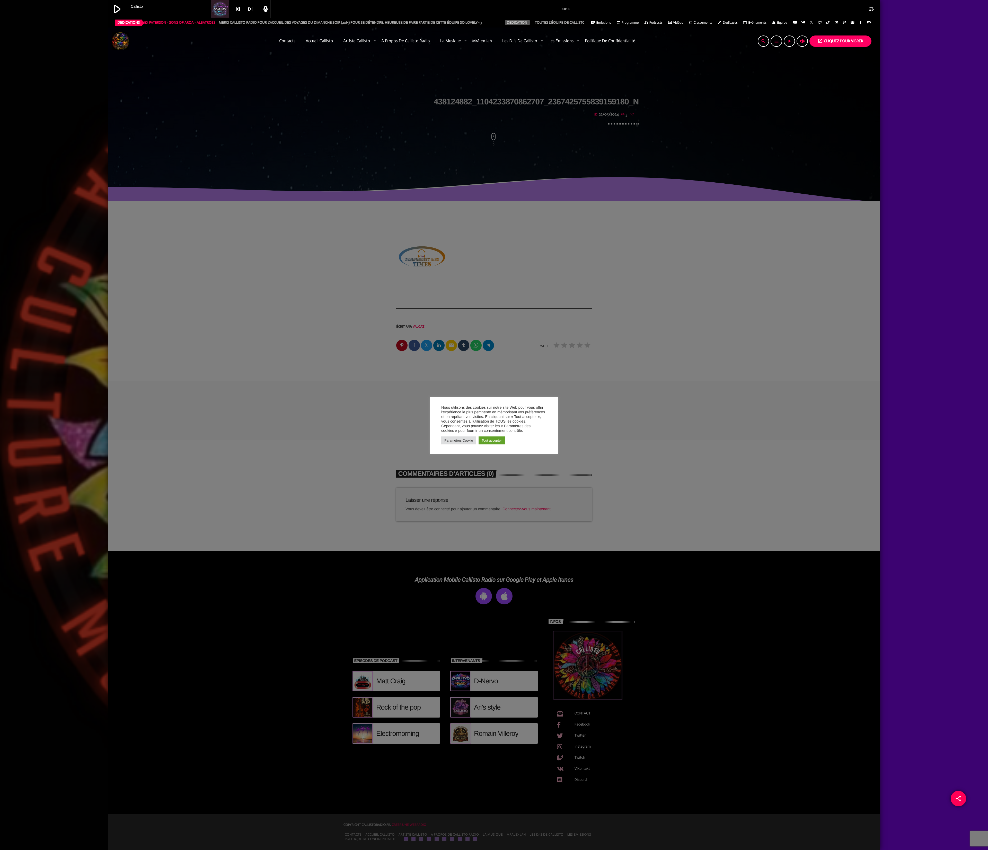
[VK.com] (803, 22)
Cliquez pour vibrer (840, 40)
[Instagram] (852, 22)
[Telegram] (836, 22)
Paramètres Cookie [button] (458, 440)
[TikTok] (828, 22)
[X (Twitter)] (811, 22)
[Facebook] (861, 22)
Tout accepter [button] (492, 440)
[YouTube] (795, 22)
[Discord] (869, 22)
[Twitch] (820, 22)
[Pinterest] (844, 22)
